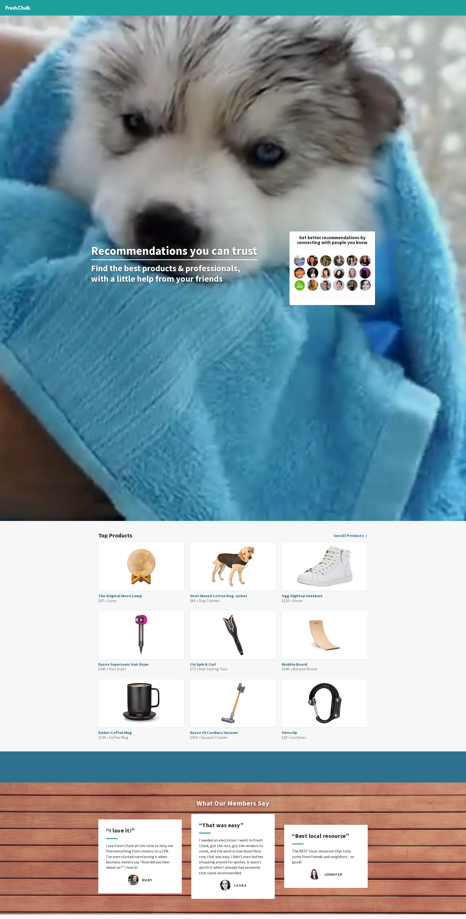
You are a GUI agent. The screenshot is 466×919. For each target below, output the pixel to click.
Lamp (112, 600)
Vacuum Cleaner (214, 737)
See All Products (349, 535)
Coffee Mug (118, 737)
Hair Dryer (117, 668)
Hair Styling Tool (213, 668)
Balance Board (304, 668)
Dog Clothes (209, 600)
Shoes (297, 600)
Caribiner (298, 737)
